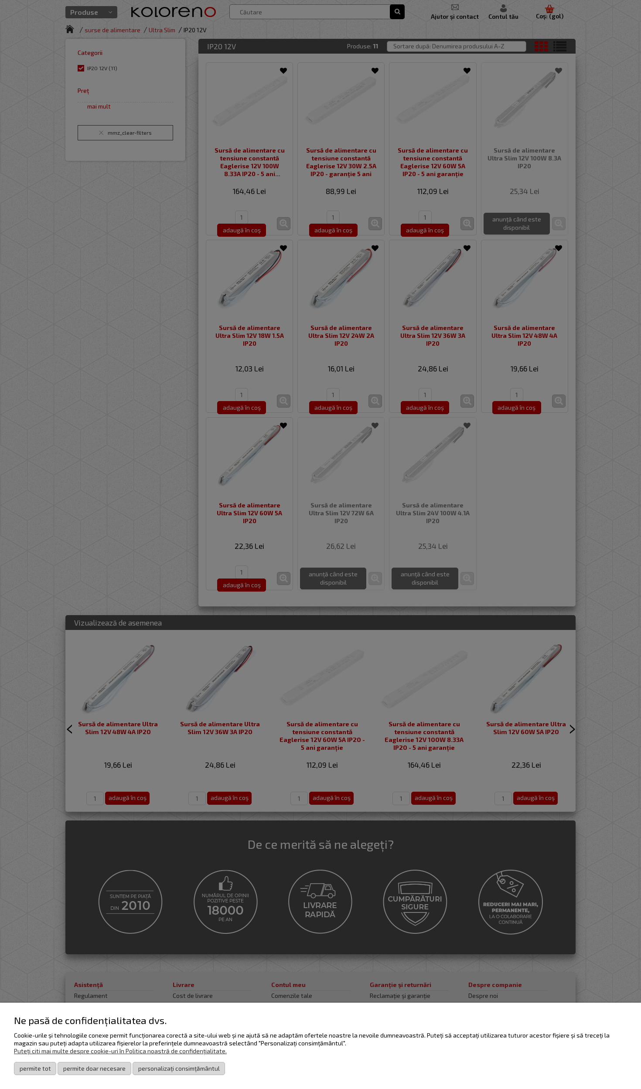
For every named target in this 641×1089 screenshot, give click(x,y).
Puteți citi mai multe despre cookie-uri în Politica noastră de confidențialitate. (120, 1051)
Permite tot (35, 1068)
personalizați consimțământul (179, 1068)
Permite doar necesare (94, 1068)
